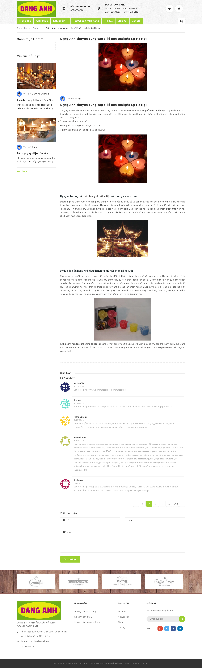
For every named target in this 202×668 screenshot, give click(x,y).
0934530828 (77, 10)
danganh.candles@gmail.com (158, 348)
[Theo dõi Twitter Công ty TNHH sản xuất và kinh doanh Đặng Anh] (166, 628)
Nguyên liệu (124, 617)
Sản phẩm (59, 21)
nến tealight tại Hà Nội (97, 196)
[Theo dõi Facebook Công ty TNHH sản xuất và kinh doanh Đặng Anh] (173, 628)
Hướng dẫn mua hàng (86, 21)
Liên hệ (122, 21)
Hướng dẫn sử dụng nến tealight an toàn (80, 126)
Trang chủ (25, 21)
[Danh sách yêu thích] (169, 6)
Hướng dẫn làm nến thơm (87, 622)
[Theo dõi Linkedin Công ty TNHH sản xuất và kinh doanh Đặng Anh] (180, 628)
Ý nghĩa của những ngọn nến (74, 121)
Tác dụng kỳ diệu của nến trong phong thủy (43, 153)
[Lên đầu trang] (196, 649)
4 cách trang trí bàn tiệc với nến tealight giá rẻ (45, 100)
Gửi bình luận (70, 559)
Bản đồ (136, 21)
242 (176, 504)
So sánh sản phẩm (83, 617)
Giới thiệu (42, 21)
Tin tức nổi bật (28, 56)
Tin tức (108, 21)
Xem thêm (22, 171)
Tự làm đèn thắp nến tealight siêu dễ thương (82, 130)
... (169, 504)
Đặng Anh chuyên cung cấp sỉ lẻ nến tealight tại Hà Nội (103, 105)
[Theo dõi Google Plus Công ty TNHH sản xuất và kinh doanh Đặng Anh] (160, 628)
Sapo (146, 663)
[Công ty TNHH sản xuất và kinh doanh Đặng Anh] (39, 610)
